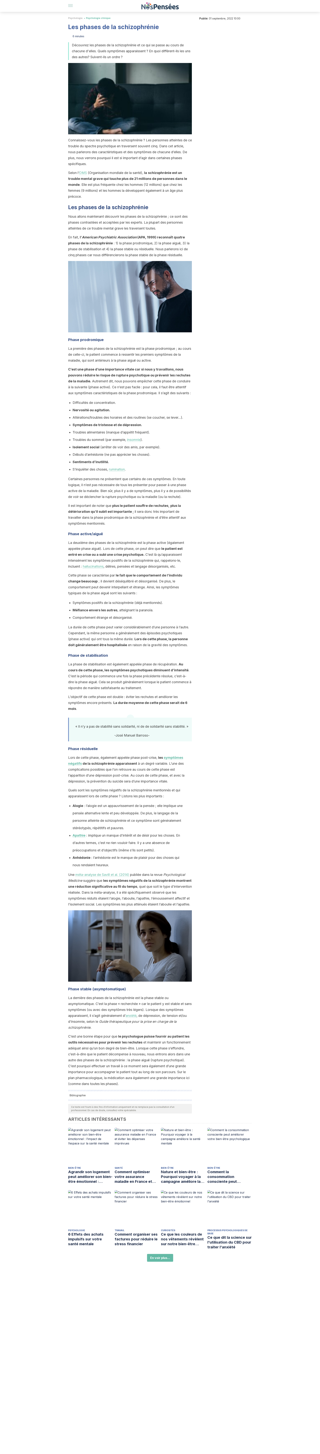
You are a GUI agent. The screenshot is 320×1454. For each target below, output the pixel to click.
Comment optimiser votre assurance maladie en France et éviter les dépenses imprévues (133, 1177)
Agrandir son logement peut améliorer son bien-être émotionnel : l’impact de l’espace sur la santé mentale (90, 1177)
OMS (83, 173)
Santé (119, 1167)
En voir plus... (160, 1258)
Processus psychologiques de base (227, 1232)
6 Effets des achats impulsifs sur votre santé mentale (86, 1239)
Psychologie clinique (98, 18)
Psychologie (75, 18)
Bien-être (74, 1167)
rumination (117, 469)
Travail (119, 1230)
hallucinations (93, 566)
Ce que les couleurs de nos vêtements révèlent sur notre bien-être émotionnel (182, 1239)
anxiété (131, 1016)
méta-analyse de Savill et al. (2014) (102, 875)
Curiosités (168, 1230)
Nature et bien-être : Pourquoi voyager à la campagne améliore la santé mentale (181, 1177)
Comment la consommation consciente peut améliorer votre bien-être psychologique (226, 1177)
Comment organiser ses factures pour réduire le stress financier (136, 1239)
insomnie (134, 440)
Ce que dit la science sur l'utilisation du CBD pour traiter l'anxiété (229, 1242)
